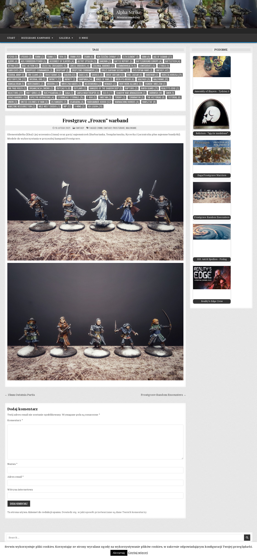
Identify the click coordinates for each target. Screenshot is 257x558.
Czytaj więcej (138, 552)
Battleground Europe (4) (149, 61)
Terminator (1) (136, 97)
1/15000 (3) (26, 57)
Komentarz (15, 420)
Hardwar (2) (152, 75)
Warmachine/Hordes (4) (127, 102)
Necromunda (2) (93, 84)
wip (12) (67, 106)
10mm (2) (39, 57)
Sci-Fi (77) (108, 93)
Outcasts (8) (63, 88)
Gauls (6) (83, 75)
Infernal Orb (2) (37, 79)
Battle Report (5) (123, 61)
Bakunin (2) (105, 61)
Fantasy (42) (162, 70)
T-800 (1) (91, 97)
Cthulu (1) (164, 66)
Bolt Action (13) (30, 66)
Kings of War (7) (104, 79)
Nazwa (12, 464)
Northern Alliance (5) (130, 84)
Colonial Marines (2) (103, 66)
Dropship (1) (62, 70)
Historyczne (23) (17, 79)
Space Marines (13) (17, 97)
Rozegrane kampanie (35, 38)
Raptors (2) (131, 88)
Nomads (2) (110, 84)
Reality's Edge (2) (170, 88)
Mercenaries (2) (35, 84)
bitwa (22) (13, 66)
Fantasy (80, 127)
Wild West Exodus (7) (49, 106)
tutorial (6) (174, 97)
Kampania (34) (86, 79)
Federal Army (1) (16, 75)
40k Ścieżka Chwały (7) (108, 57)
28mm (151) (75, 57)
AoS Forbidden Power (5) (33, 61)
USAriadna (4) (77, 102)
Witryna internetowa (20, 489)
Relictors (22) (15, 93)
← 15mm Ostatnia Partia (20, 395)
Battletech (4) (172, 61)
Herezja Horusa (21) (172, 75)
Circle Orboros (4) (79, 66)
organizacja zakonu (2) (41, 88)
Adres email (15, 476)
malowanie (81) (160, 79)
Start (11, 38)
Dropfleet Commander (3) (39, 70)
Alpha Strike (128, 12)
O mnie (83, 38)
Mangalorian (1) (16, 84)
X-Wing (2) (80, 106)
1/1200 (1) (12, 57)
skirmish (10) (155, 93)
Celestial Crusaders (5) (54, 66)
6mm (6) (146, 57)
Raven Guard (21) (149, 88)
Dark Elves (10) (15, 70)
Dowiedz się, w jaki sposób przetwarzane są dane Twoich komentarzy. (104, 512)
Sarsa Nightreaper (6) (88, 93)
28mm (100, 127)
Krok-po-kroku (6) (125, 79)
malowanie (131, 127)
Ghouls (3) (97, 75)
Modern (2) (52, 84)
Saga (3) (69, 93)
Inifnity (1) (70, 79)
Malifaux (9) (144, 79)
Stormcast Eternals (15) (71, 97)
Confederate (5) (147, 66)
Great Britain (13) (115, 75)
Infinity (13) (55, 79)
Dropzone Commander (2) (85, 70)
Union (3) (12, 102)
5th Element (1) (130, 57)
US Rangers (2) (58, 102)
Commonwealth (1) (126, 66)
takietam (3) (105, 97)
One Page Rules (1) (17, 88)
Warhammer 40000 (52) (99, 102)
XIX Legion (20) (95, 106)
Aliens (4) (12, 61)
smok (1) (170, 93)
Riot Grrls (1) (33, 93)
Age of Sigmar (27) (162, 57)
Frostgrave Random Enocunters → (163, 395)
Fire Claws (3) (35, 75)
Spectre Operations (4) (42, 97)
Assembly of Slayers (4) (61, 61)
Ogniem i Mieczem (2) (155, 84)
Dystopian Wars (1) (142, 70)
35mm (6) (88, 57)
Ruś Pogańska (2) (53, 93)
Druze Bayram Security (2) (115, 70)
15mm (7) (51, 57)
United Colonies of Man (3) (34, 102)
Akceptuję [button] (119, 552)
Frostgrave (119, 127)
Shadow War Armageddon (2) (131, 93)
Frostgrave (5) (53, 75)
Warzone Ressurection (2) (21, 106)
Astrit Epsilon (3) (87, 61)
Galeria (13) (69, 75)
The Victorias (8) (156, 97)
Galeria (64, 38)
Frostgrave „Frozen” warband (95, 120)
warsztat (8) (149, 102)
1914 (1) (62, 57)
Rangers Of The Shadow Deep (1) (106, 88)
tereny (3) (120, 97)
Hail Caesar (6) (134, 75)
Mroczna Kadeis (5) (71, 84)
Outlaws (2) (80, 88)
